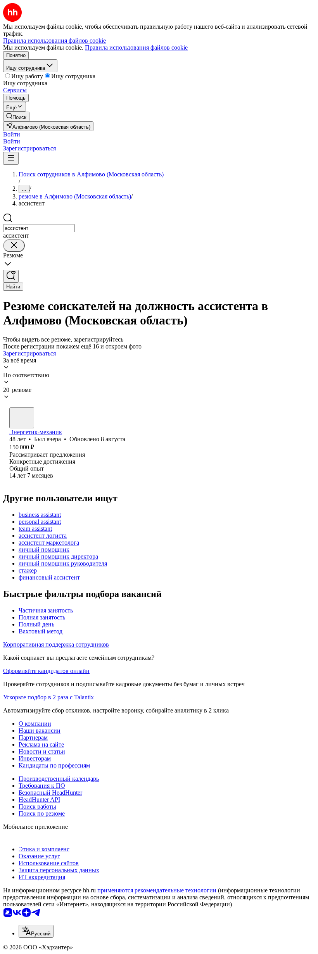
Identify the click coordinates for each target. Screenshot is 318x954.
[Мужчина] (21, 417)
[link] (16, 116)
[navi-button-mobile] (11, 158)
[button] (11, 134)
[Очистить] (14, 245)
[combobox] (39, 228)
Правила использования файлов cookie (136, 47)
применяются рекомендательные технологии (156, 890)
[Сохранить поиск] (11, 276)
